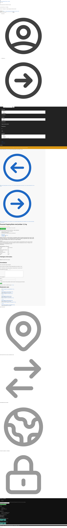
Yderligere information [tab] (5, 235)
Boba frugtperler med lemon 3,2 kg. (7, 296)
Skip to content (7, 1)
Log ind (3, 507)
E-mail (1, 280)
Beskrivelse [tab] (3, 234)
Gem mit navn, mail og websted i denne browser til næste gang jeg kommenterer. (13, 281)
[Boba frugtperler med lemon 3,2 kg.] (18, 293)
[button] (1, 104)
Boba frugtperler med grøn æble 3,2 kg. (7, 300)
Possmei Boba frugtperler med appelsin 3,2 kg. (8, 304)
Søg (13, 12)
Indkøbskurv (3, 58)
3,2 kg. (8, 149)
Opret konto (3, 508)
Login (2, 141)
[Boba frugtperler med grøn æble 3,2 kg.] (18, 297)
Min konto (3, 13)
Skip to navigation (2, 1)
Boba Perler (4, 149)
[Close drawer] (0, 3)
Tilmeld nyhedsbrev (25, 147)
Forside (1, 149)
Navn (1, 278)
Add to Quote (3, 228)
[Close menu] (0, 0)
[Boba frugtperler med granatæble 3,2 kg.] (18, 289)
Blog (2, 509)
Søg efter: (1, 12)
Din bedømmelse (2, 269)
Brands (3, 500)
